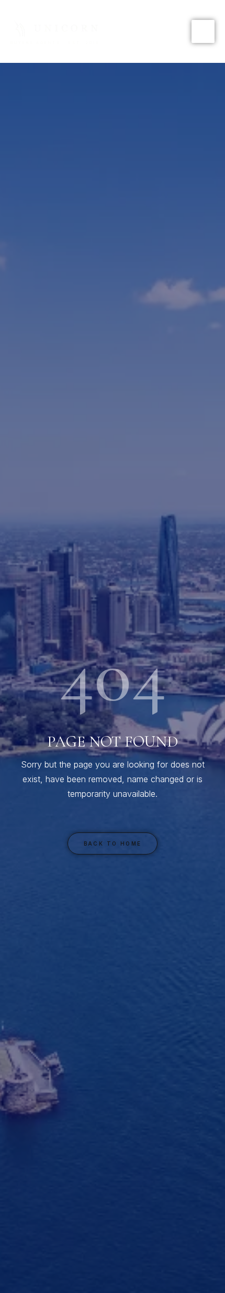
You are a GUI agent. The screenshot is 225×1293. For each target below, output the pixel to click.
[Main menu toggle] (203, 31)
